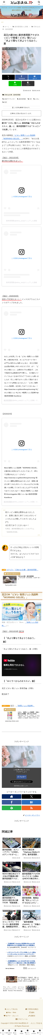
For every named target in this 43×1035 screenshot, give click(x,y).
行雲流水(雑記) (32, 1009)
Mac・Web (12, 1012)
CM (30, 99)
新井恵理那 (22, 99)
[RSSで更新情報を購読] (31, 808)
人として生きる (12, 1009)
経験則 (32, 1016)
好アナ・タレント (12, 1016)
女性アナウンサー (9, 99)
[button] (28, 83)
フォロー (22, 777)
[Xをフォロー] (31, 796)
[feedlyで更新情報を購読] (11, 808)
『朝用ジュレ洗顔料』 (25, 706)
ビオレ (37, 99)
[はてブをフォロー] (31, 802)
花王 (5, 102)
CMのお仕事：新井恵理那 (12, 95)
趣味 (32, 1012)
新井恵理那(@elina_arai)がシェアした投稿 (21, 221)
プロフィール (22, 1019)
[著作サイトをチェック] (11, 796)
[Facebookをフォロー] (11, 802)
